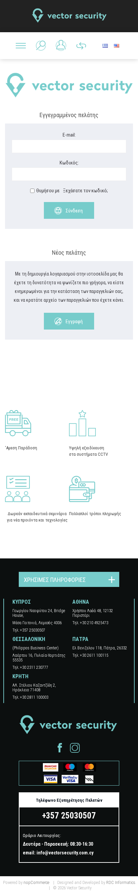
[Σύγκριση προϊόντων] (81, 45)
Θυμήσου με (48, 191)
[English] (116, 45)
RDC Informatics (120, 882)
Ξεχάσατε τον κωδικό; (85, 191)
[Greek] (105, 45)
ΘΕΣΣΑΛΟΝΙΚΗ (28, 639)
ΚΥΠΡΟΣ (21, 602)
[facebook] (60, 748)
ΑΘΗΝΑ (80, 602)
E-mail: (69, 135)
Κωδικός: (69, 163)
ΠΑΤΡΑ (80, 639)
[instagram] (75, 748)
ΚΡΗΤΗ (20, 676)
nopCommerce (36, 882)
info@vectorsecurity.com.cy (65, 852)
